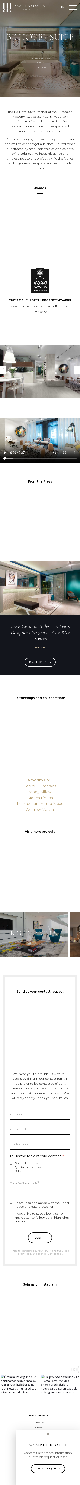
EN (62, 7)
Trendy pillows (40, 792)
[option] (20, 1384)
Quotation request (28, 1167)
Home (40, 1422)
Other (19, 1171)
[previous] (3, 370)
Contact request (47, 1468)
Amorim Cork (40, 780)
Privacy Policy (24, 1253)
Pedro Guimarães (40, 786)
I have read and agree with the (42, 1205)
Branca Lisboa (40, 798)
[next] (77, 370)
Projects (40, 1427)
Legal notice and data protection (42, 1205)
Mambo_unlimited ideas (40, 803)
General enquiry (26, 1163)
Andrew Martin (40, 809)
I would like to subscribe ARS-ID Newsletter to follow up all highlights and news (42, 1217)
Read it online (38, 662)
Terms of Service (47, 1253)
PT (58, 7)
